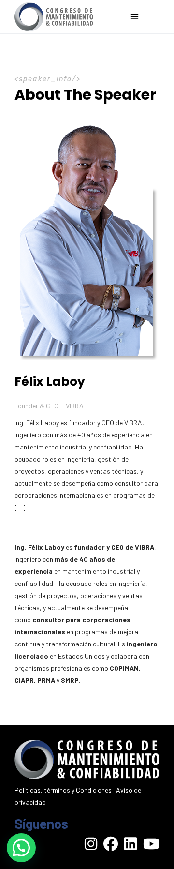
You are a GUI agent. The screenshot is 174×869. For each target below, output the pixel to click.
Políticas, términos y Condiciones (63, 790)
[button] (21, 847)
